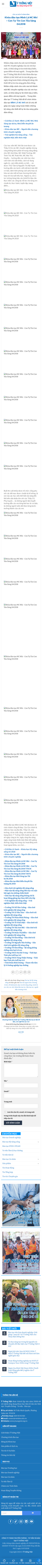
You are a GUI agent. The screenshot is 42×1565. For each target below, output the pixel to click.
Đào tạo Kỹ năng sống (11, 1142)
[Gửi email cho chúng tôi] (21, 1521)
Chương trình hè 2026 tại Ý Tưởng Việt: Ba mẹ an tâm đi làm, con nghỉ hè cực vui (21, 1021)
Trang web (8, 1102)
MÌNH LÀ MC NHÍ (18, 103)
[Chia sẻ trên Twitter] (21, 972)
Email (7, 1091)
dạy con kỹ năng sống (25, 985)
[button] (3, 4)
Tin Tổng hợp (7, 1172)
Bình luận (8, 1062)
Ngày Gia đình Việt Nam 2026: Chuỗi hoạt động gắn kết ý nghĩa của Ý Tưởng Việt (23, 1370)
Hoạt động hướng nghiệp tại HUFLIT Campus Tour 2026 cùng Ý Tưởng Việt (23, 1362)
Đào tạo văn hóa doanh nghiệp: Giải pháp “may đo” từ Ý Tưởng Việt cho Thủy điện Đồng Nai (22, 1334)
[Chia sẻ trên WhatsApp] (13, 972)
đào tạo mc (30, 987)
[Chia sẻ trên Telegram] (29, 972)
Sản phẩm (6, 1163)
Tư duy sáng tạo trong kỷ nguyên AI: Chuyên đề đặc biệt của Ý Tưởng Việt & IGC (24, 1344)
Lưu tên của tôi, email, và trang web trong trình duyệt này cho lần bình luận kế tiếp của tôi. (20, 1115)
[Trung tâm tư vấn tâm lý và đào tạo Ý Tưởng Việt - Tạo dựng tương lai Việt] (21, 4)
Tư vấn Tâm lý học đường (12, 1150)
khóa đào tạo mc (20, 987)
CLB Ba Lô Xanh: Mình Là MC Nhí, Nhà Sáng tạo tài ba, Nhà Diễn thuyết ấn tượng (21, 123)
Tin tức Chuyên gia (10, 1176)
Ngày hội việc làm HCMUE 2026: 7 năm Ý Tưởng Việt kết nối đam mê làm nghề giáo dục (23, 1353)
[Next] (40, 1018)
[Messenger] (38, 1561)
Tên (6, 1081)
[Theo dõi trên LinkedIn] (26, 1521)
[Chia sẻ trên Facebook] (17, 972)
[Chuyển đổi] (38, 1141)
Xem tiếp (21, 1032)
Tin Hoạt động (8, 1168)
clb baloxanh (12, 985)
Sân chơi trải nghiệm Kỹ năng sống (19, 888)
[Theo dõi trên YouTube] (31, 1521)
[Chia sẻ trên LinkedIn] (25, 972)
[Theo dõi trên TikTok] (15, 1521)
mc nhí (11, 987)
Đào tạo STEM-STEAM (11, 1146)
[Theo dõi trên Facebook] (10, 1521)
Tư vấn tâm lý (7, 1155)
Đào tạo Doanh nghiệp (11, 1137)
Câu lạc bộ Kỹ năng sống (21, 14)
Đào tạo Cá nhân (9, 1159)
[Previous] (2, 1018)
